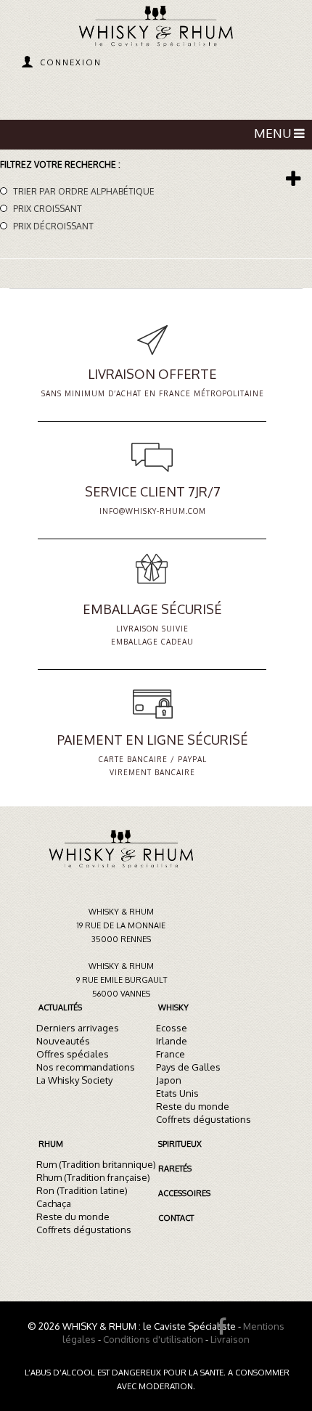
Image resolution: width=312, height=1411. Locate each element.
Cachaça (53, 1203)
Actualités (60, 1007)
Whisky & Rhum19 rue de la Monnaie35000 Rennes (121, 925)
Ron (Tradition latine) (82, 1190)
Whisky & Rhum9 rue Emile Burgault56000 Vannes (121, 980)
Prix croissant (47, 208)
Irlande (171, 1041)
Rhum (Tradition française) (93, 1177)
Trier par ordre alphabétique (84, 191)
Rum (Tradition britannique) (96, 1164)
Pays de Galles (188, 1067)
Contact (176, 1218)
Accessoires (184, 1193)
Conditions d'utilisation (153, 1339)
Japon (168, 1080)
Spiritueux (180, 1144)
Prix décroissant (53, 226)
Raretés (175, 1168)
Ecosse (171, 1028)
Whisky (173, 1007)
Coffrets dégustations (203, 1119)
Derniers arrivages (77, 1028)
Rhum (50, 1144)
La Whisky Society (74, 1080)
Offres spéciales (72, 1054)
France (170, 1054)
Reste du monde (192, 1106)
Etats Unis (177, 1093)
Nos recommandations (85, 1067)
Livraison (230, 1339)
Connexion (71, 62)
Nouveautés (63, 1041)
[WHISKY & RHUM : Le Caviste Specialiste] (156, 28)
